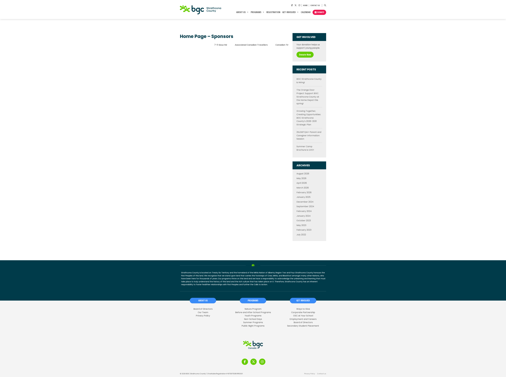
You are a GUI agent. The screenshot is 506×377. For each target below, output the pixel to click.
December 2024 (304, 201)
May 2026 (301, 178)
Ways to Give (303, 309)
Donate (320, 12)
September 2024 (305, 206)
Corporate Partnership (303, 312)
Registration (273, 12)
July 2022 (301, 234)
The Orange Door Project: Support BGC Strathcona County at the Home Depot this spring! (307, 96)
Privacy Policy (203, 315)
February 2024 (304, 211)
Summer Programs (253, 322)
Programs (256, 12)
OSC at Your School (303, 315)
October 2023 (303, 220)
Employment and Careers (303, 319)
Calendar (306, 12)
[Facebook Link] (292, 5)
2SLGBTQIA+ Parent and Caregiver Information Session (308, 135)
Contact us (315, 5)
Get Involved (289, 12)
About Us (241, 12)
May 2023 (301, 225)
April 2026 (301, 182)
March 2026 (302, 187)
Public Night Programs (253, 325)
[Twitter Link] (295, 5)
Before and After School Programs (253, 312)
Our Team (203, 312)
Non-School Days (253, 319)
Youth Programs (253, 315)
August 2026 (302, 173)
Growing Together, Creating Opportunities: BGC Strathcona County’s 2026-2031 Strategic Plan (308, 118)
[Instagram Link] (299, 5)
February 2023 (303, 229)
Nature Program (253, 309)
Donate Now (305, 54)
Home (305, 5)
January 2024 (303, 215)
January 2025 (303, 197)
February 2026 (304, 192)
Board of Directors (203, 309)
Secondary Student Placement (303, 325)
